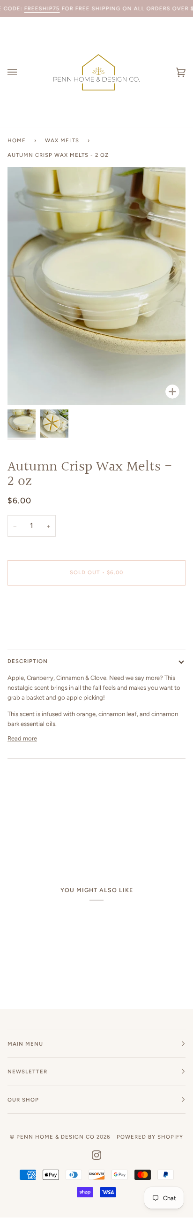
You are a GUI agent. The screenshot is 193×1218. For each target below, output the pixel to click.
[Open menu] (21, 72)
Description (27, 661)
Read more (22, 738)
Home (16, 140)
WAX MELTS (62, 140)
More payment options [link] (38, 628)
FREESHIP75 (42, 8)
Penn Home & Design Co (55, 1136)
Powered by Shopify (150, 1136)
